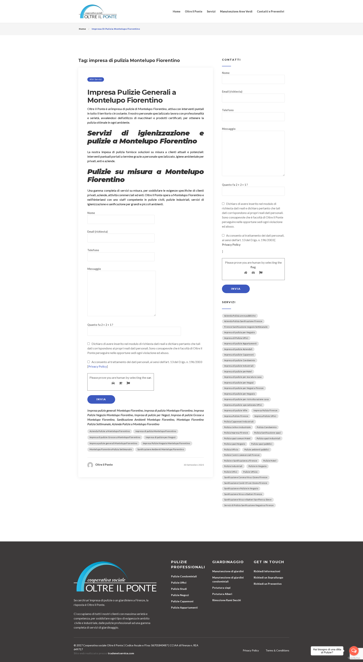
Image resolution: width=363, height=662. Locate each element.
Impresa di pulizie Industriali (239, 366)
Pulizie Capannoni (182, 601)
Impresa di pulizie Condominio (239, 360)
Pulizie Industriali (233, 466)
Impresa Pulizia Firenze (265, 410)
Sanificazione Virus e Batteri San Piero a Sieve (247, 499)
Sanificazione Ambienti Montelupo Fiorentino (160, 449)
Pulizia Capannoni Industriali (239, 421)
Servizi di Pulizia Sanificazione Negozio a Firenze (249, 505)
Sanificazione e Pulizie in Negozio (241, 488)
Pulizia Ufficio (231, 449)
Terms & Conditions (277, 650)
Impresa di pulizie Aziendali (238, 349)
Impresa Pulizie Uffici (265, 416)
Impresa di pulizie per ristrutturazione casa (246, 399)
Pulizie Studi (179, 588)
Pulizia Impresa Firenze (236, 432)
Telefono (93, 250)
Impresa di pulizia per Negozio (239, 332)
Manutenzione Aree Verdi (236, 11)
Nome (91, 212)
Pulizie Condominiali (184, 576)
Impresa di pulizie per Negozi (160, 437)
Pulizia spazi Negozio (234, 444)
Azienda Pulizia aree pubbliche (240, 315)
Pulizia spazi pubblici (261, 444)
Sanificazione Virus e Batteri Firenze (243, 494)
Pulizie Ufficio (250, 472)
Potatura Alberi (222, 593)
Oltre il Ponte (193, 11)
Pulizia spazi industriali (268, 438)
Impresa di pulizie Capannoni (239, 354)
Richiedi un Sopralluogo (268, 577)
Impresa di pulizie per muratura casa (243, 377)
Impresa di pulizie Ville (235, 410)
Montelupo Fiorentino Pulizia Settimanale (111, 449)
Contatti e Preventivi (270, 11)
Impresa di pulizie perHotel (238, 371)
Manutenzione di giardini (228, 571)
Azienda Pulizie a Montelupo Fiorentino (110, 431)
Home (176, 11)
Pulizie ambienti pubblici (256, 449)
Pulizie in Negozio (257, 466)
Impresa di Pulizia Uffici (236, 338)
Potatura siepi (221, 587)
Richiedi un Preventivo (268, 583)
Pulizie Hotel (269, 460)
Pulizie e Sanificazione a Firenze (240, 460)
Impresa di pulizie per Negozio (239, 394)
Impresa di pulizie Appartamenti (240, 343)
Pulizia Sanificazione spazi (267, 432)
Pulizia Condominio (266, 427)
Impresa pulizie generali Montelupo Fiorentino (113, 443)
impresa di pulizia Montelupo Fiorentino (155, 431)
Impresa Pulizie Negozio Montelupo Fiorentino (166, 443)
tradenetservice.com (121, 653)
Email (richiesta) (97, 231)
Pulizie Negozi (180, 595)
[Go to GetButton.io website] (354, 658)
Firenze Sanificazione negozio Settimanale (246, 327)
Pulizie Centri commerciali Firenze (242, 455)
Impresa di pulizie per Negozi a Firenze (244, 388)
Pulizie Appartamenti (184, 607)
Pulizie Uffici (230, 472)
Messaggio (94, 268)
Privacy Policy (97, 366)
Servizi (211, 11)
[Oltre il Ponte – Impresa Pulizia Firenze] (98, 11)
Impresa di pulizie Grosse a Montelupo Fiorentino (115, 437)
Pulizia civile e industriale (237, 427)
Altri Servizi (96, 79)
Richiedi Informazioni (267, 571)
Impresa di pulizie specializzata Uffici (243, 405)
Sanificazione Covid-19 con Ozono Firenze (245, 483)
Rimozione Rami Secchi (226, 600)
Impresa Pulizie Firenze (236, 416)
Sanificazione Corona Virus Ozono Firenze (245, 477)
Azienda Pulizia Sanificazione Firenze (243, 321)
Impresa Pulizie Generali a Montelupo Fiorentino (131, 96)
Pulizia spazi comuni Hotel (237, 438)
